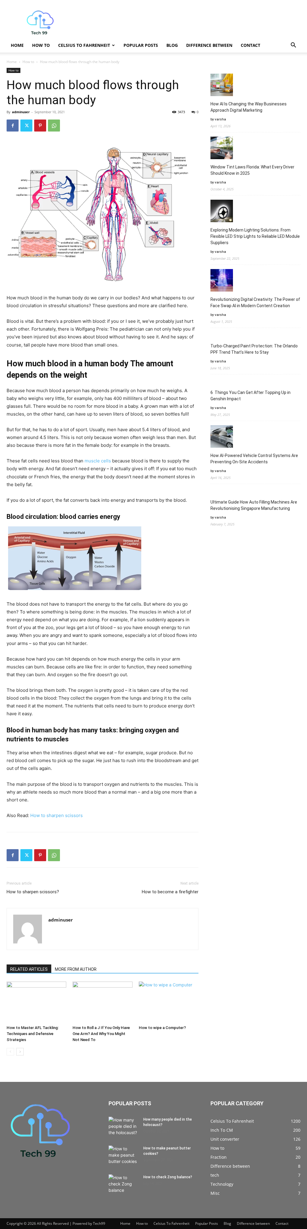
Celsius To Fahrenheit (84, 45)
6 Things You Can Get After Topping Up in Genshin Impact (250, 395)
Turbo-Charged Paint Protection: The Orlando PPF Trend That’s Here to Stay (254, 349)
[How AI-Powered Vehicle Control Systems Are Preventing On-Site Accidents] (221, 437)
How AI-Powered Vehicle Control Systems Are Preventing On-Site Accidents (254, 458)
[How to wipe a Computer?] (168, 1002)
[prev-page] (10, 1051)
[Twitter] (26, 126)
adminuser (21, 112)
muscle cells (98, 461)
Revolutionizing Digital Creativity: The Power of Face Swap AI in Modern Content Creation (255, 302)
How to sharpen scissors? (33, 892)
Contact (250, 45)
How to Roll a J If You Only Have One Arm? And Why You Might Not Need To (101, 1033)
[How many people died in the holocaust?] (124, 1127)
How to (41, 45)
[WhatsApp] (54, 126)
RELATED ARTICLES (29, 969)
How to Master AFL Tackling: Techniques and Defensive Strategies (33, 1033)
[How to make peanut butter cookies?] (124, 1156)
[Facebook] (13, 126)
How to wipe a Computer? (162, 1027)
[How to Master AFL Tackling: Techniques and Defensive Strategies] (36, 1002)
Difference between (209, 45)
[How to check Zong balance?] (124, 1184)
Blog (172, 45)
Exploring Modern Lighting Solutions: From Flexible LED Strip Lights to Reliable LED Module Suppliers (255, 236)
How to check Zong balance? (167, 1177)
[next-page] (20, 1051)
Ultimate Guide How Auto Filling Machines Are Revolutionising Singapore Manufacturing (253, 505)
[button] (293, 46)
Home (17, 45)
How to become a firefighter (170, 892)
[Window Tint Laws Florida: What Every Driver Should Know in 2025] (221, 149)
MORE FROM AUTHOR (76, 969)
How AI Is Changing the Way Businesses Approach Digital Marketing (248, 107)
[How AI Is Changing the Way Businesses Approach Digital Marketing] (221, 86)
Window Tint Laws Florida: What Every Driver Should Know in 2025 (252, 170)
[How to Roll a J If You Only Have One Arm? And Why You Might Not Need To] (102, 1002)
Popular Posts (141, 45)
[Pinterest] (40, 126)
